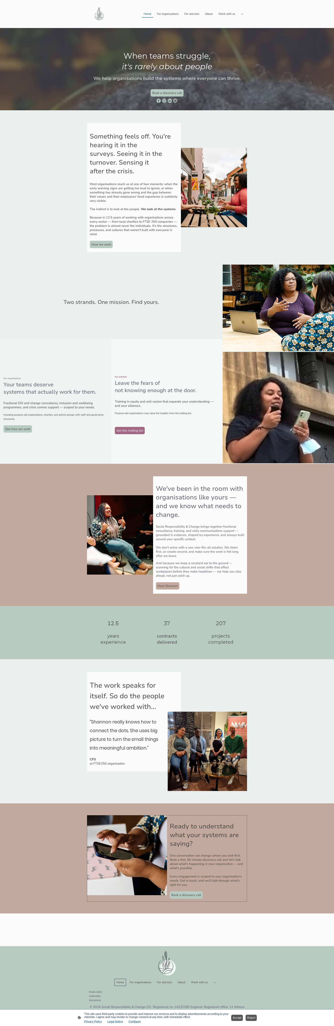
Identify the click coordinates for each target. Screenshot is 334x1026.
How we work (101, 244)
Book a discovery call (167, 93)
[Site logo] (100, 14)
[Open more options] (242, 14)
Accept (237, 1017)
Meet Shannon (167, 586)
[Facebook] (159, 101)
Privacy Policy (93, 1021)
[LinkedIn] (170, 101)
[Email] (175, 101)
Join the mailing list (129, 430)
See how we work (17, 429)
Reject (251, 1017)
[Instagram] (164, 101)
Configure (135, 1021)
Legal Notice (115, 1021)
